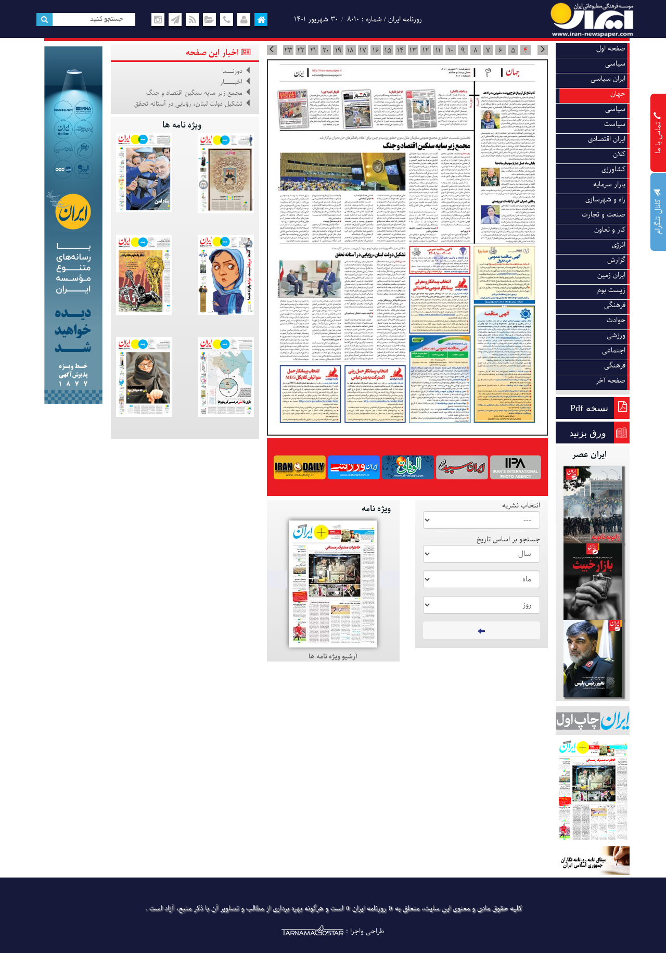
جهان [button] (617, 94)
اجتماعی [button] (613, 350)
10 (450, 50)
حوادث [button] (616, 320)
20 (326, 50)
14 (400, 50)
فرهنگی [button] (614, 305)
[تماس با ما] (226, 20)
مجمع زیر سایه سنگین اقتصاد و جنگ (194, 93)
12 (425, 50)
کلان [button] (619, 154)
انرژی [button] (618, 245)
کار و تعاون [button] (609, 230)
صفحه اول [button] (610, 49)
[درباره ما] (244, 20)
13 (413, 50)
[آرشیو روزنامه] (209, 20)
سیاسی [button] (615, 64)
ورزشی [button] (616, 335)
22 (300, 50)
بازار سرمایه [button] (609, 184)
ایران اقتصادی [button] (606, 139)
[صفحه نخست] (261, 20)
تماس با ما (658, 137)
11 (438, 50)
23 (288, 50)
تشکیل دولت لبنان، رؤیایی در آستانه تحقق (188, 104)
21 (313, 50)
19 (338, 50)
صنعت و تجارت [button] (603, 215)
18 (350, 50)
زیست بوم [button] (611, 290)
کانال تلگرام (658, 215)
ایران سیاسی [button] (608, 79)
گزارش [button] (616, 260)
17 (363, 50)
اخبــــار (231, 82)
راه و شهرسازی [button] (605, 200)
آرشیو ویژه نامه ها (333, 657)
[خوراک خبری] (192, 20)
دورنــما (232, 71)
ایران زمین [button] (611, 275)
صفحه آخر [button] (610, 381)
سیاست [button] (614, 124)
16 (376, 50)
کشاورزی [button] (613, 169)
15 (388, 50)
